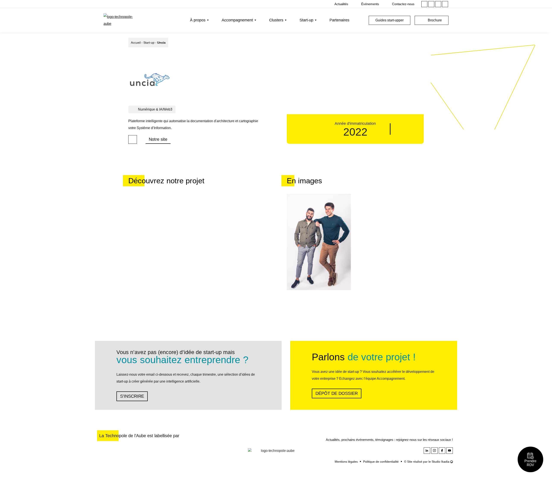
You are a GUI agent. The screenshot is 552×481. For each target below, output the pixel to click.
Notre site (158, 139)
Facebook (438, 4)
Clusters (276, 20)
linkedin (132, 139)
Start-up (306, 20)
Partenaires (339, 20)
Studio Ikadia (441, 461)
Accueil (136, 42)
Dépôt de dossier (336, 393)
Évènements (370, 4)
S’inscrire (132, 396)
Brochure (435, 20)
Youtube (445, 4)
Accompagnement (237, 20)
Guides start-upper (389, 20)
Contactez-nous (403, 4)
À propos (197, 20)
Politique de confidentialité (381, 461)
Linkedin (424, 4)
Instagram (431, 4)
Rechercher (361, 20)
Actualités (341, 4)
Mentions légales (346, 461)
